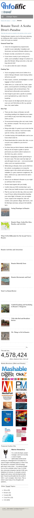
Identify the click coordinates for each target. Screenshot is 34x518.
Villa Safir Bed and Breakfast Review (20, 319)
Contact (20, 510)
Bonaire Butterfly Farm (18, 263)
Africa (5, 490)
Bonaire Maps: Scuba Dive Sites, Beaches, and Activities (21, 223)
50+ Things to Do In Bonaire (20, 332)
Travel (13, 20)
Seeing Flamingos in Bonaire (20, 208)
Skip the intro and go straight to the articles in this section (16, 33)
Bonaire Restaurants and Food (21, 277)
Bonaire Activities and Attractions (12, 249)
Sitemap (16, 510)
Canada (6, 495)
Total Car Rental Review (8, 291)
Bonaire (6, 492)
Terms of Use (9, 510)
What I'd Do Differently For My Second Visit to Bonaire (16, 237)
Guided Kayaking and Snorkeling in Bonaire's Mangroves (21, 306)
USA (5, 500)
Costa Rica (7, 497)
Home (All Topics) (5, 20)
